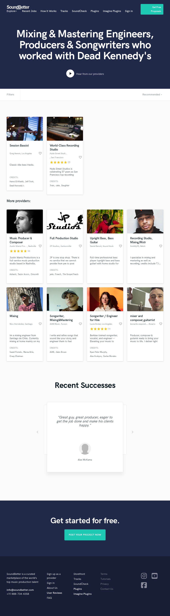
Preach (58, 274)
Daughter (65, 185)
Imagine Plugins (112, 11)
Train (52, 185)
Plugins (95, 11)
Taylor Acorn (23, 274)
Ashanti (13, 274)
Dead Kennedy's (17, 185)
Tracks (64, 11)
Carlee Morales (109, 356)
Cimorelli (35, 274)
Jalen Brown (61, 352)
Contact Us (106, 589)
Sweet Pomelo (16, 352)
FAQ (49, 598)
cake (58, 185)
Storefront (79, 574)
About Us (52, 588)
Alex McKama (85, 459)
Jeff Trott (29, 181)
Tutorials (105, 579)
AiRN (52, 352)
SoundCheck (79, 11)
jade (51, 274)
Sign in (129, 11)
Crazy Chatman (16, 356)
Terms (103, 574)
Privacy (104, 584)
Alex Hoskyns (96, 356)
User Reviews (54, 593)
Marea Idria (28, 352)
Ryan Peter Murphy (98, 352)
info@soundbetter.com (20, 590)
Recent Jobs (29, 11)
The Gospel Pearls (70, 274)
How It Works (48, 11)
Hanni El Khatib (17, 181)
